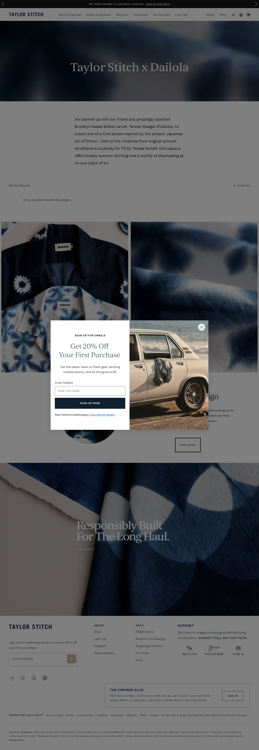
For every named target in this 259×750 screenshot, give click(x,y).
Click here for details (102, 414)
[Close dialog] (201, 327)
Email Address (64, 382)
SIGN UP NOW (90, 403)
